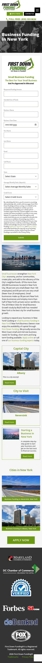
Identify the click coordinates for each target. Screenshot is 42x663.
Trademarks (13, 657)
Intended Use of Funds (11, 100)
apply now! (16, 14)
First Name (7, 131)
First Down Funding (10, 329)
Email (5, 151)
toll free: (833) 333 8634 (22, 19)
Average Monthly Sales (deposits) (14, 182)
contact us (29, 14)
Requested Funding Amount (13, 89)
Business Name (9, 110)
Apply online (28, 337)
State (5, 172)
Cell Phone (7, 162)
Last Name (7, 141)
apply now (21, 540)
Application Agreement (16, 227)
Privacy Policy (32, 227)
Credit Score (8, 193)
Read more (9, 382)
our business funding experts (21, 340)
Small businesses (9, 273)
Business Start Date (10, 120)
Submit (21, 237)
